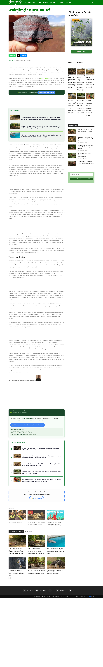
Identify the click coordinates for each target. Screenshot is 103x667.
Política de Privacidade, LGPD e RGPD (60, 583)
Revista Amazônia (65, 2)
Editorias (53, 2)
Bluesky (24, 55)
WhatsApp (12, 55)
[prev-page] (10, 566)
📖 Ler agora (81, 51)
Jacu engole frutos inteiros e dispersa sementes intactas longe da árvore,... (85, 155)
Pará (20, 265)
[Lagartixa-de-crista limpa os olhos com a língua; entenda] (72, 131)
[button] (92, 2)
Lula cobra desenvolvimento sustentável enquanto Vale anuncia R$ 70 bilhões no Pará (55, 511)
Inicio (10, 60)
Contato (48, 583)
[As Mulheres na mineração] (17, 502)
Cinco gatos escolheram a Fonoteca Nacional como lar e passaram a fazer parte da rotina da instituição (36, 559)
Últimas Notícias (42, 2)
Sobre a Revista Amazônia (39, 583)
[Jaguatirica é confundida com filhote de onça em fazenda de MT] (72, 139)
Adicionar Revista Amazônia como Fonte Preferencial (28, 412)
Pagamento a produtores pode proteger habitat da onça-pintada (85, 147)
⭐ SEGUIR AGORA (36, 485)
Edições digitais (30, 2)
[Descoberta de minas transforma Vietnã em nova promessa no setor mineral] (36, 502)
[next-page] (12, 566)
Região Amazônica (45, 78)
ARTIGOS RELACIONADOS (16, 519)
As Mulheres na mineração (15, 510)
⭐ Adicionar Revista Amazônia (46, 92)
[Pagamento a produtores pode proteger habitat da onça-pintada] (72, 147)
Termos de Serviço (74, 583)
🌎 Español (91, 583)
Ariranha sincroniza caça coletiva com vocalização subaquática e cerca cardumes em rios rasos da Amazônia (72, 107)
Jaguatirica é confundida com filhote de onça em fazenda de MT (85, 139)
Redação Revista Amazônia (17, 12)
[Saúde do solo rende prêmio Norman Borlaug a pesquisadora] (72, 163)
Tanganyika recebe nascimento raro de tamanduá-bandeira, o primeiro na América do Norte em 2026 (55, 559)
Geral (13, 60)
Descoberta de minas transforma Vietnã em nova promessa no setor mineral (36, 511)
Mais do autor (28, 519)
